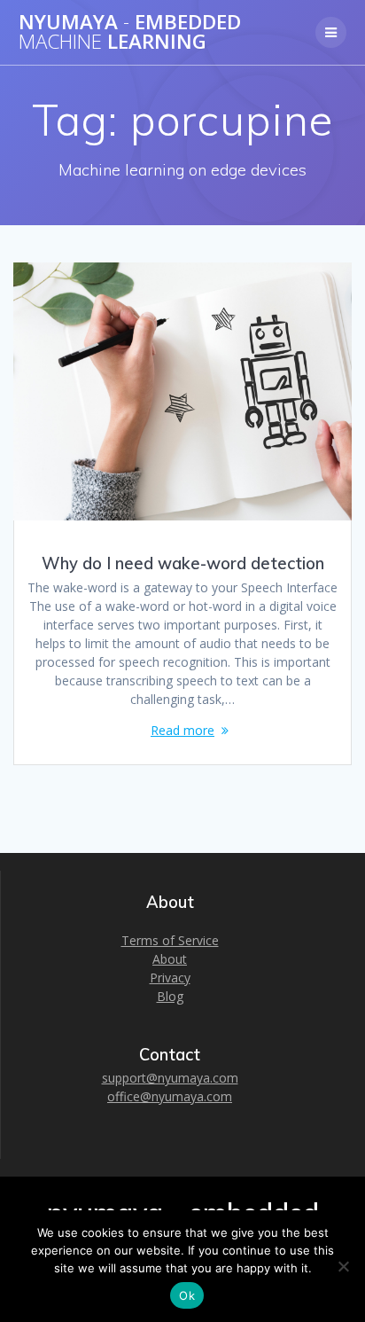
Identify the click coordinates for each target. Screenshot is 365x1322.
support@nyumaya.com (170, 1077)
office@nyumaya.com (169, 1096)
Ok (187, 1295)
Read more (182, 730)
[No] (343, 1266)
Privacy (170, 977)
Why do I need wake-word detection (183, 563)
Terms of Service (170, 940)
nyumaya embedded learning (130, 32)
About (169, 958)
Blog (170, 996)
